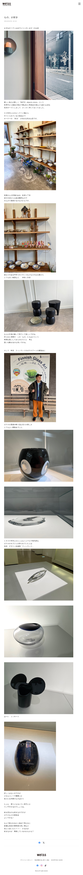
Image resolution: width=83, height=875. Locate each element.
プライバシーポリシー (26, 860)
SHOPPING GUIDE (56, 860)
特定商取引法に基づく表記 (42, 860)
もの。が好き (11, 17)
